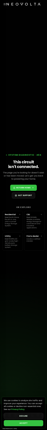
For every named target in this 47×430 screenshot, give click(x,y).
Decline (23, 416)
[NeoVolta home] (23, 4)
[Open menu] (4, 4)
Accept (23, 423)
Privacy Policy (17, 409)
